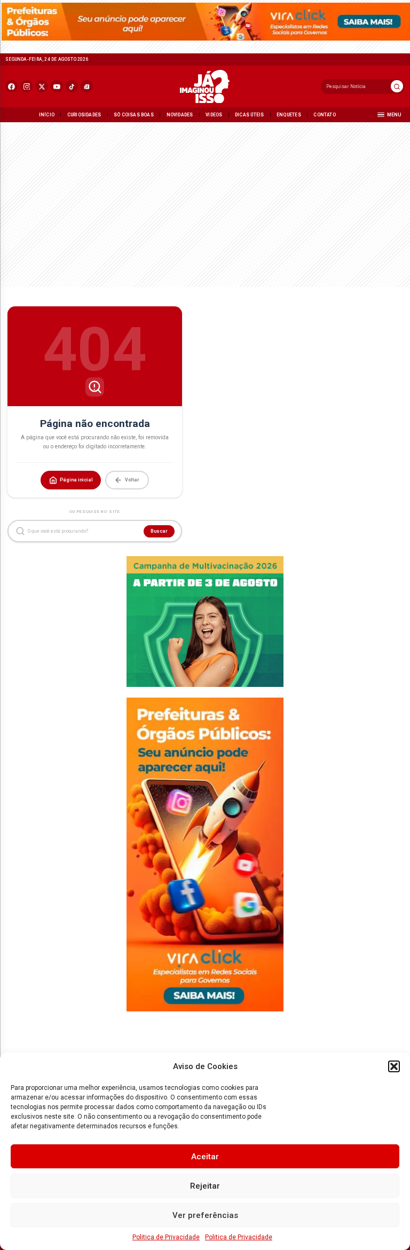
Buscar (159, 531)
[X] (42, 86)
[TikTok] (72, 86)
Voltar (132, 479)
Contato (324, 114)
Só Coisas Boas (134, 114)
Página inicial (76, 479)
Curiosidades (84, 114)
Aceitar (205, 1156)
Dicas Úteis (249, 114)
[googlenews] (87, 86)
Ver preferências (205, 1215)
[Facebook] (11, 86)
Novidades (180, 114)
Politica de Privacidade (166, 1237)
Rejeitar (205, 1186)
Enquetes (289, 114)
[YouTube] (57, 86)
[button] (394, 1066)
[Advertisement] (205, 203)
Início (46, 114)
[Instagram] (26, 86)
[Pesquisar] (397, 86)
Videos (214, 114)
